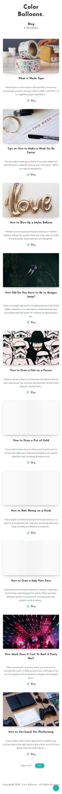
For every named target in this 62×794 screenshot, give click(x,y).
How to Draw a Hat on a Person (31, 370)
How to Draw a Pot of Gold (31, 440)
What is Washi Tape (31, 78)
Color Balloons (30, 11)
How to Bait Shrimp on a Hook (31, 510)
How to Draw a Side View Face (31, 581)
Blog (33, 101)
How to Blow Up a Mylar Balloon (31, 222)
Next (39, 766)
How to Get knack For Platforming (31, 732)
